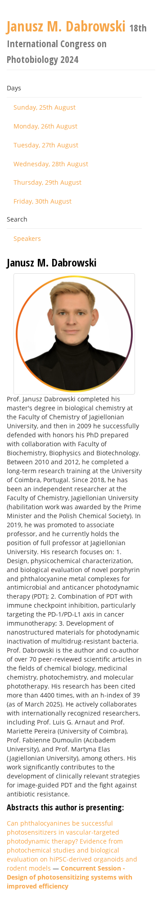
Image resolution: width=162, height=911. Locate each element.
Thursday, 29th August (47, 182)
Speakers (27, 238)
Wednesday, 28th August (51, 164)
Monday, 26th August (45, 126)
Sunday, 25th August (45, 107)
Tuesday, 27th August (46, 145)
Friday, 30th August (43, 201)
